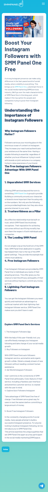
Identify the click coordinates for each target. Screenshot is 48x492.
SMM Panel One (21, 87)
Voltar (5, 449)
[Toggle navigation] (43, 3)
